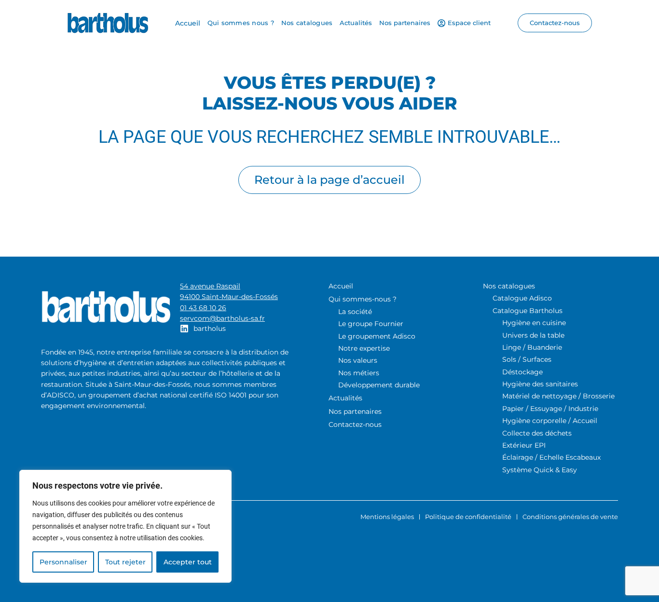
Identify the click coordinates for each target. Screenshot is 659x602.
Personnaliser (63, 562)
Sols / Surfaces (526, 359)
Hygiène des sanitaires (540, 384)
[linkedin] (184, 328)
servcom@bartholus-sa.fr (222, 318)
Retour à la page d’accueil (329, 180)
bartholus (209, 328)
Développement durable (379, 385)
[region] (125, 526)
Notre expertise (364, 348)
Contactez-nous (355, 424)
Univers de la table (533, 335)
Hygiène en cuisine (534, 322)
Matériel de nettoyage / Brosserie (558, 396)
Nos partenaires (355, 411)
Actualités (345, 398)
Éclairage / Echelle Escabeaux (551, 457)
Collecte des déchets (537, 433)
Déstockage (522, 372)
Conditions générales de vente (570, 516)
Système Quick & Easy (539, 469)
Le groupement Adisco (376, 336)
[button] (555, 23)
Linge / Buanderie (532, 347)
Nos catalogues (509, 286)
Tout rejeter (125, 562)
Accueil (341, 286)
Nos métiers (358, 373)
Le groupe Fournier (370, 323)
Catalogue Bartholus (528, 310)
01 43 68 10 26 (203, 307)
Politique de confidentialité (468, 516)
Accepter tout (188, 562)
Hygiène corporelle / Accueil (549, 420)
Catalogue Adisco (522, 298)
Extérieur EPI (524, 445)
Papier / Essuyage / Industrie (550, 408)
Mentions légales (387, 516)
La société (355, 311)
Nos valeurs (357, 360)
